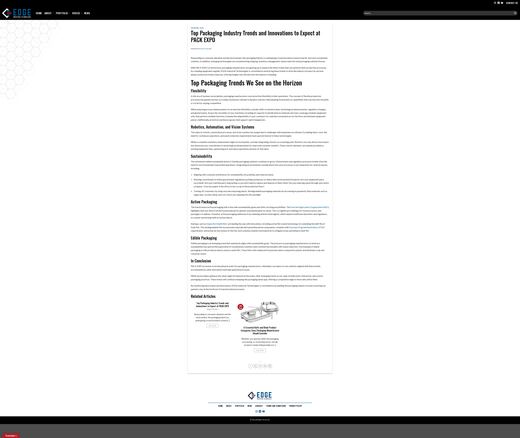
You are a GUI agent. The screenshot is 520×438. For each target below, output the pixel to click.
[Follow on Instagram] (495, 3)
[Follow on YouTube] (502, 3)
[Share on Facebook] (250, 366)
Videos (76, 13)
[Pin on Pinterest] (265, 366)
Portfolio (62, 13)
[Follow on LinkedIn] (499, 3)
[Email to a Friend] (260, 366)
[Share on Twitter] (255, 366)
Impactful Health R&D (217, 223)
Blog (202, 28)
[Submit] (515, 13)
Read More (212, 326)
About (48, 13)
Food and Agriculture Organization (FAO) (309, 207)
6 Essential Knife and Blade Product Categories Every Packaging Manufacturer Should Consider (260, 330)
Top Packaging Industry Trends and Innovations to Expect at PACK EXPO (212, 304)
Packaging (195, 28)
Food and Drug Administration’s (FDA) (306, 227)
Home (39, 13)
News (87, 13)
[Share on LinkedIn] (270, 366)
